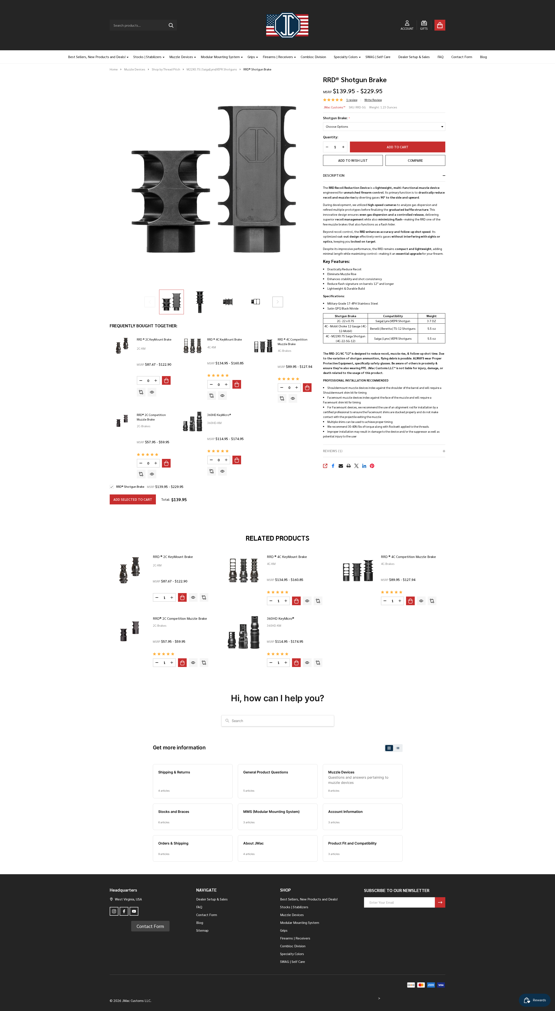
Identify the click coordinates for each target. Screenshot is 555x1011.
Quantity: (330, 137)
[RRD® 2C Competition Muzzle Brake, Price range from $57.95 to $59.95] (130, 632)
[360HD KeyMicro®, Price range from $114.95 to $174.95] (244, 632)
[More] (126, 57)
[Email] (341, 466)
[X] (356, 466)
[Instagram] (114, 911)
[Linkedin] (364, 466)
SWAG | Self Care (378, 56)
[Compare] (141, 392)
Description (333, 175)
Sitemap (202, 930)
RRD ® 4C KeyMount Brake (224, 339)
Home (114, 69)
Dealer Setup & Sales (414, 56)
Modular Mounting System (220, 56)
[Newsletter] (440, 902)
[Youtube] (134, 911)
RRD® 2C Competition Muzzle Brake (180, 618)
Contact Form (461, 56)
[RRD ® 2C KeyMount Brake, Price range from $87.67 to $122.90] (130, 571)
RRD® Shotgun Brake (130, 486)
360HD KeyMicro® (219, 415)
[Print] (348, 466)
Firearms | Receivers (278, 56)
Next (277, 302)
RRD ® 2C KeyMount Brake (154, 339)
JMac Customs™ (334, 107)
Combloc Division (313, 56)
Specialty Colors (346, 56)
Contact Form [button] (150, 926)
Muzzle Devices (181, 56)
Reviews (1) (332, 450)
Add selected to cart (132, 499)
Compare (415, 160)
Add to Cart (397, 147)
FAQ (440, 56)
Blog (483, 56)
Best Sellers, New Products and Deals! (97, 56)
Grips (251, 56)
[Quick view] (152, 392)
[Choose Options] (166, 380)
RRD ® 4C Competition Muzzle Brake (408, 556)
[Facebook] (333, 466)
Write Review (373, 99)
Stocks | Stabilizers (147, 56)
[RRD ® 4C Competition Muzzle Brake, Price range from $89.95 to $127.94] (358, 571)
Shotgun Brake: (336, 118)
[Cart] (439, 25)
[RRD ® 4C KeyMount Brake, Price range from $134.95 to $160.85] (244, 571)
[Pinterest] (372, 466)
